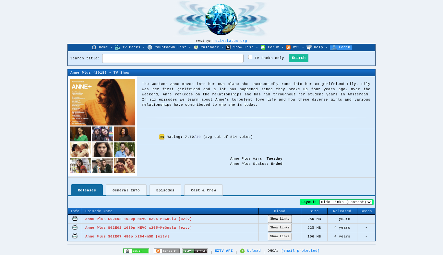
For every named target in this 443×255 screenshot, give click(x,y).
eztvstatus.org (231, 41)
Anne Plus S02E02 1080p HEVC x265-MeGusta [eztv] (138, 228)
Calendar (210, 47)
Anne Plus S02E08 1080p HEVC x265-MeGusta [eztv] (138, 219)
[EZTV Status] (195, 252)
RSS (296, 47)
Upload (254, 251)
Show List (243, 47)
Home (103, 47)
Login (344, 47)
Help (318, 47)
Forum (273, 47)
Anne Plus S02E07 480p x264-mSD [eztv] (127, 236)
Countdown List (170, 47)
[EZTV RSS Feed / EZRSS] (167, 252)
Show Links (280, 219)
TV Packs (131, 47)
